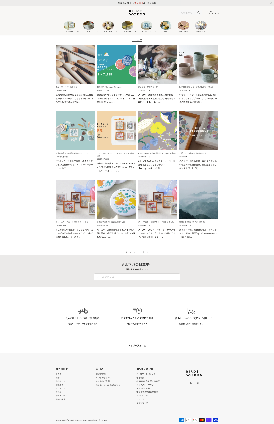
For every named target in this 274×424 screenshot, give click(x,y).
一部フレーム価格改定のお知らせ (192, 153)
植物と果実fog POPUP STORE (192, 222)
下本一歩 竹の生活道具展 (66, 87)
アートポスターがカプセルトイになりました (156, 222)
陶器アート (60, 381)
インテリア (60, 388)
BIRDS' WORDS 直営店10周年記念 (111, 222)
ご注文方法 (101, 374)
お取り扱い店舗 (143, 388)
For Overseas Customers (108, 384)
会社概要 (140, 377)
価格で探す (60, 399)
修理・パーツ (61, 395)
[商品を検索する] (198, 12)
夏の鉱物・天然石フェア (148, 87)
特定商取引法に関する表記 (148, 381)
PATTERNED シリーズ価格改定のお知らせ (196, 87)
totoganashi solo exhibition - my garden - (157, 153)
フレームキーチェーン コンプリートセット (73, 222)
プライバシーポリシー (146, 384)
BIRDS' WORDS (68, 420)
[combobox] (190, 12)
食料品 (59, 392)
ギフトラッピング (104, 377)
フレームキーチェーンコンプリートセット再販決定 (116, 154)
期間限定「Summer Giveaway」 (110, 87)
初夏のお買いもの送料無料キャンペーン (72, 153)
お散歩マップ (142, 402)
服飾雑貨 (59, 384)
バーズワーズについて (146, 374)
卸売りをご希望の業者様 (147, 392)
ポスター (59, 374)
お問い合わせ (142, 395)
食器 (58, 377)
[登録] (175, 277)
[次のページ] (147, 252)
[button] (58, 12)
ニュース (140, 399)
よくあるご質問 (103, 381)
